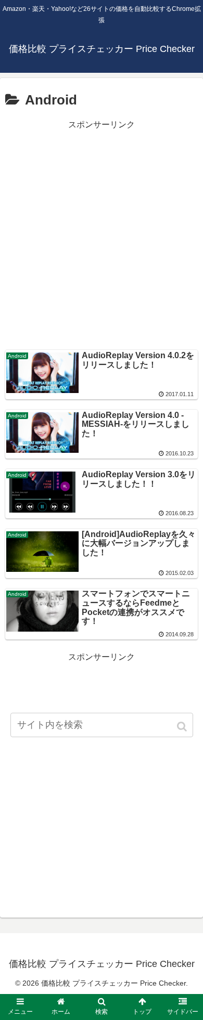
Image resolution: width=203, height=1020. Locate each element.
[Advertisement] (101, 234)
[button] (183, 726)
